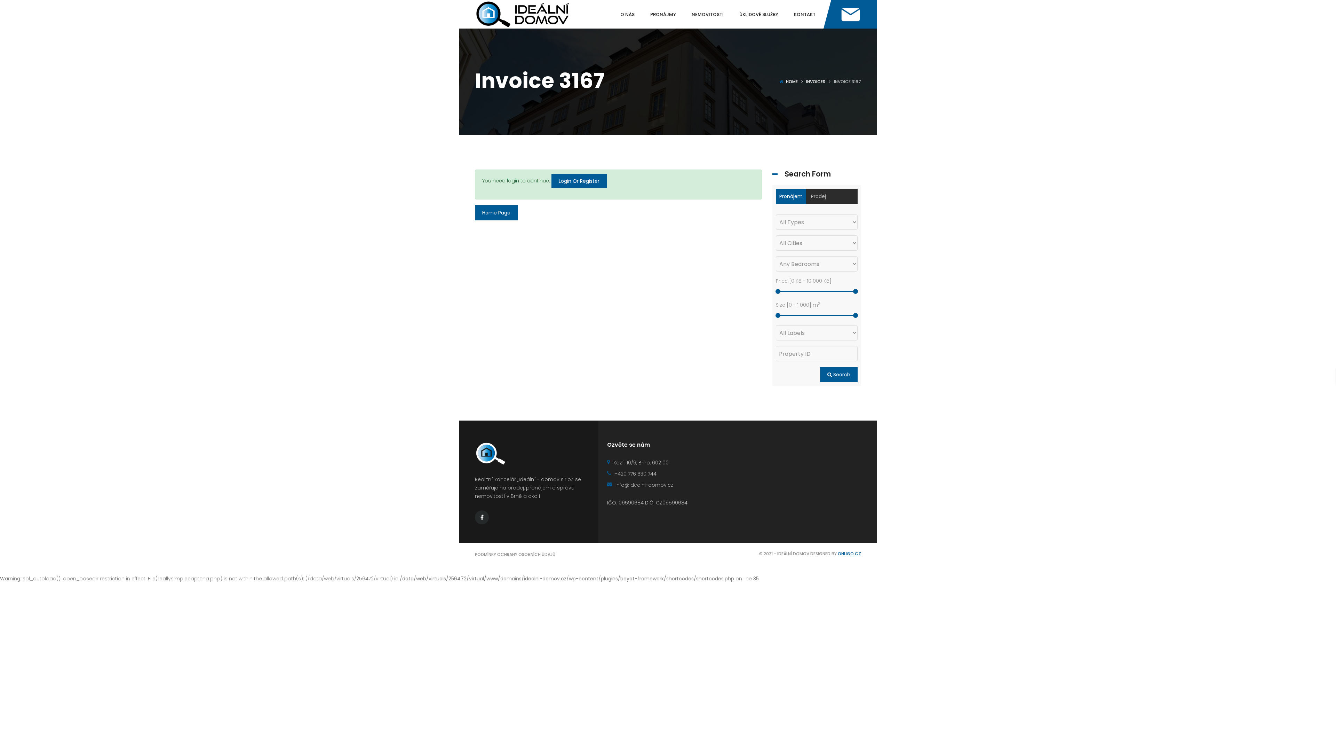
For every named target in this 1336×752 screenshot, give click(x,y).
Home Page (496, 212)
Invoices (815, 82)
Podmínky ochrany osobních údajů (515, 554)
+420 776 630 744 (635, 473)
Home (792, 82)
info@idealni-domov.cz (644, 484)
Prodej (818, 196)
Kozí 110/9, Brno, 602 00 (641, 462)
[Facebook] (482, 517)
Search (841, 374)
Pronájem (791, 196)
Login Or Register (579, 181)
